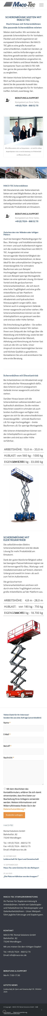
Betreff (7, 746)
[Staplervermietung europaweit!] (19, 5)
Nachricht (8, 757)
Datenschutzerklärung (13, 809)
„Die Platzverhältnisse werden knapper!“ (21, 876)
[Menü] (40, 5)
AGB (36, 1007)
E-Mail (6, 734)
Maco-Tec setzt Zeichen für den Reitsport (21, 868)
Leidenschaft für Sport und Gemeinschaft (21, 859)
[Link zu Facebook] (42, 1010)
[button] (4, 1011)
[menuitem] (40, 5)
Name (6, 722)
